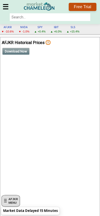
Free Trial (82, 7)
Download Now (16, 51)
